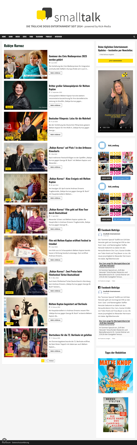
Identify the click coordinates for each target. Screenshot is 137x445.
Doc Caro (114, 250)
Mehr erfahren (56, 73)
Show (11, 36)
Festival (9, 262)
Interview (58, 36)
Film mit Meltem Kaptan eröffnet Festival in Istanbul (25, 250)
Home (4, 36)
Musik (18, 36)
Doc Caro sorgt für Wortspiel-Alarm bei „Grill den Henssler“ (114, 264)
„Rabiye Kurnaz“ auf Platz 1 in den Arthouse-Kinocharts (25, 157)
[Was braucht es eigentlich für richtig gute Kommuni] (115, 157)
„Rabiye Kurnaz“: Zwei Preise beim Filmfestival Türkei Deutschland (25, 280)
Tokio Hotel (105, 253)
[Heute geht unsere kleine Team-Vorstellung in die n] (115, 169)
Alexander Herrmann (123, 256)
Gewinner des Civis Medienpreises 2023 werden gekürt (25, 64)
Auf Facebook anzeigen (104, 281)
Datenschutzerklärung (20, 442)
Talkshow (39, 36)
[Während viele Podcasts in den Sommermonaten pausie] (127, 157)
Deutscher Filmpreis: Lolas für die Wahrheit (25, 126)
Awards (9, 76)
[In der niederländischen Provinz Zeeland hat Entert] (103, 169)
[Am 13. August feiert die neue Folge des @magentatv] (103, 157)
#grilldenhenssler (112, 259)
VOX (122, 242)
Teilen (113, 281)
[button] (4, 440)
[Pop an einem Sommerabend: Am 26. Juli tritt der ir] (127, 169)
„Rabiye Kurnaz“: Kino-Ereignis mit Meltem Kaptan (25, 188)
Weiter (51, 361)
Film (8, 231)
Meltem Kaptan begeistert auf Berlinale (25, 311)
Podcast (49, 36)
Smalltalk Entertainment (111, 234)
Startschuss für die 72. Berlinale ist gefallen (25, 342)
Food (31, 36)
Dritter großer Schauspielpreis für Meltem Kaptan (25, 95)
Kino (8, 169)
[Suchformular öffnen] (134, 36)
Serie (24, 36)
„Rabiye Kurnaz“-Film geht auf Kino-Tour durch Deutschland (25, 219)
